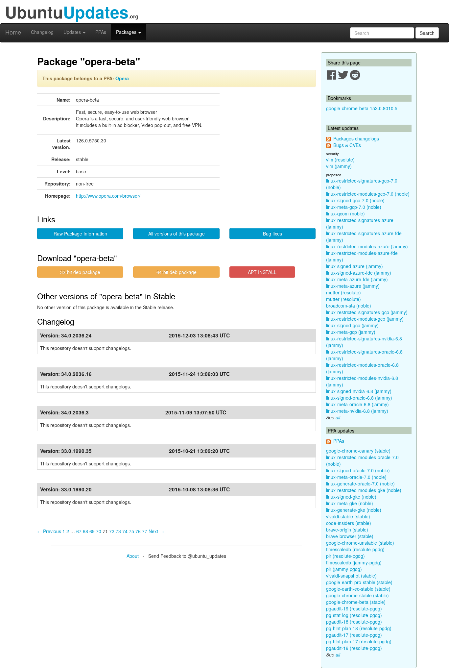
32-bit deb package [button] (80, 272)
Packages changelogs (356, 138)
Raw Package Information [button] (80, 233)
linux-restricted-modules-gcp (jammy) (365, 318)
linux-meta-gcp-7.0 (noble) (353, 207)
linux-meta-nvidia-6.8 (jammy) (357, 411)
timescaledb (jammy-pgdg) (354, 562)
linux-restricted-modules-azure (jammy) (367, 246)
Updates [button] (72, 32)
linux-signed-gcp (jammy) (352, 325)
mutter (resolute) (343, 292)
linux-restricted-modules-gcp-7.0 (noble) (368, 193)
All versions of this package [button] (176, 233)
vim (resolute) (340, 159)
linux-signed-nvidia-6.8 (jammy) (358, 391)
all (338, 417)
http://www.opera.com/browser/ (108, 195)
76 (138, 531)
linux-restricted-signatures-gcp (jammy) (367, 312)
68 (85, 531)
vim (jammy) (339, 166)
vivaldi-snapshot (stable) (351, 575)
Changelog (42, 32)
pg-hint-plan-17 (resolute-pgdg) (358, 641)
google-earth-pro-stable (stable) (359, 582)
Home (13, 32)
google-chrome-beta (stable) (356, 602)
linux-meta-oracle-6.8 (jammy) (357, 404)
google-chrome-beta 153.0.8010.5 (361, 108)
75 (131, 531)
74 (125, 531)
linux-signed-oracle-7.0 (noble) (358, 470)
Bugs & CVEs (347, 145)
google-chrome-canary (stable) (358, 450)
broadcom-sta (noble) (348, 305)
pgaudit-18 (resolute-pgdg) (354, 621)
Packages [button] (127, 32)
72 (111, 531)
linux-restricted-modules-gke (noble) (363, 490)
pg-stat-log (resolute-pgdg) (354, 615)
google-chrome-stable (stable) (357, 595)
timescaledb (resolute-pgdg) (355, 549)
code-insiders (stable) (348, 523)
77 (144, 531)
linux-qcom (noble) (345, 213)
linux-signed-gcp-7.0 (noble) (355, 200)
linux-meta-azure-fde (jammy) (357, 279)
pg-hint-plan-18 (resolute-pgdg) (358, 628)
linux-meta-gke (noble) (349, 503)
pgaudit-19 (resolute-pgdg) (354, 608)
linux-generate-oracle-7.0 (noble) (360, 483)
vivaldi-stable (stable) (348, 516)
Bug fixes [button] (272, 233)
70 (98, 531)
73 (118, 531)
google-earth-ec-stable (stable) (358, 588)
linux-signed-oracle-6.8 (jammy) (359, 397)
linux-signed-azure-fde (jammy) (358, 272)
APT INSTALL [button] (262, 272)
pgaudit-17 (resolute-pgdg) (354, 634)
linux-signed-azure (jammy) (354, 266)
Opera (122, 78)
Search (427, 33)
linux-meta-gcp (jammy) (350, 332)
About (133, 556)
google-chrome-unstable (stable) (360, 542)
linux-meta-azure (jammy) (353, 286)
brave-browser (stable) (349, 536)
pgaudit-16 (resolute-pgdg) (354, 648)
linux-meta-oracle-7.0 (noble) (356, 477)
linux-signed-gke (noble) (351, 496)
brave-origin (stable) (347, 529)
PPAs (100, 32)
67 (79, 531)
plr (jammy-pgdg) (344, 569)
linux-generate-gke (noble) (353, 510)
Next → (156, 531)
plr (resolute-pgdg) (345, 556)
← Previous (49, 531)
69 (92, 531)
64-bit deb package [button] (176, 272)
